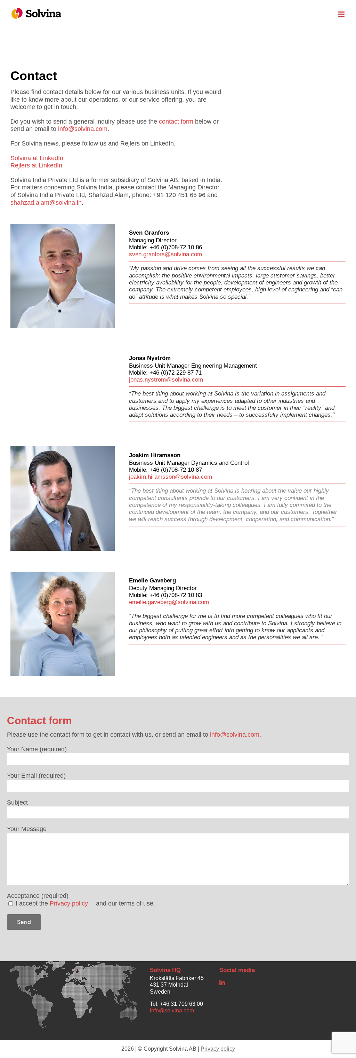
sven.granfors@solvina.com (165, 254)
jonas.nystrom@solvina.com (166, 379)
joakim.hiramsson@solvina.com (170, 476)
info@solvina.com (82, 128)
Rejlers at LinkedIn (36, 165)
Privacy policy (69, 903)
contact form (176, 121)
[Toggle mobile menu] (342, 14)
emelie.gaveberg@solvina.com (169, 602)
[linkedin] (222, 982)
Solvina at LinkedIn (36, 158)
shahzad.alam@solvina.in (46, 202)
